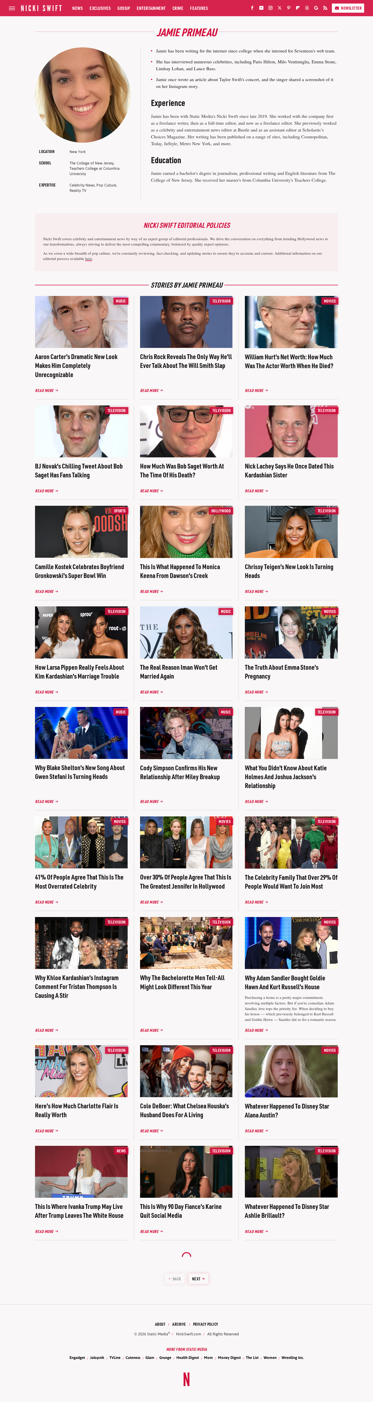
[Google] (316, 9)
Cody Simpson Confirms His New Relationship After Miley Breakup (180, 772)
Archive (179, 1324)
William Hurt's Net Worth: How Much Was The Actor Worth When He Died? (289, 361)
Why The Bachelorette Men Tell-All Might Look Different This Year (182, 982)
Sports (120, 510)
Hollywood (221, 510)
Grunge (165, 1357)
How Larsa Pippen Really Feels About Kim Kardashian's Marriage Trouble (79, 671)
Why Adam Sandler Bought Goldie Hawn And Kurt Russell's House (285, 982)
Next (196, 1278)
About (160, 1324)
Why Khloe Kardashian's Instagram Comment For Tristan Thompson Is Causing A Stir (77, 986)
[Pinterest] (288, 9)
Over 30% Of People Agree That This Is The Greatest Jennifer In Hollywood (185, 881)
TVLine (115, 1357)
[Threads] (307, 9)
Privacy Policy (205, 1324)
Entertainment (151, 8)
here (88, 258)
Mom (208, 1357)
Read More (44, 390)
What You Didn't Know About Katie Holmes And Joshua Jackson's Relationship (286, 776)
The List (252, 1357)
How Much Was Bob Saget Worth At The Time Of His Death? (182, 470)
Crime (178, 8)
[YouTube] (261, 9)
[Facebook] (252, 9)
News (77, 8)
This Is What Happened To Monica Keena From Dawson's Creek (180, 571)
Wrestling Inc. (293, 1357)
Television (221, 301)
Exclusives (100, 8)
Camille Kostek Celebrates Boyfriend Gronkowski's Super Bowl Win (79, 571)
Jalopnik (97, 1357)
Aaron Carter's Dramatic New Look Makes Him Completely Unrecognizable (76, 365)
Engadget (77, 1357)
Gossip (123, 8)
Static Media (157, 1334)
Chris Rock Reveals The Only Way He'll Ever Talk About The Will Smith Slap (186, 361)
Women (270, 1357)
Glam (149, 1357)
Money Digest (229, 1357)
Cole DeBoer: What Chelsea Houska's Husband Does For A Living (184, 1110)
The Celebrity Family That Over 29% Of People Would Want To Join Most (291, 881)
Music (121, 301)
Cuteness (133, 1357)
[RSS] (325, 9)
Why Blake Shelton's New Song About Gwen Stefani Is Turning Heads (80, 772)
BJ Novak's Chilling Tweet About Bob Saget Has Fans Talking (79, 470)
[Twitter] (279, 9)
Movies (330, 301)
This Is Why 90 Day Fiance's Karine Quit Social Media (181, 1211)
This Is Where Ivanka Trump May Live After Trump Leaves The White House (79, 1211)
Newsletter (351, 8)
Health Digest (187, 1357)
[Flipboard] (297, 9)
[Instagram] (270, 9)
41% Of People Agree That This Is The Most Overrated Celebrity (79, 881)
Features (199, 8)
